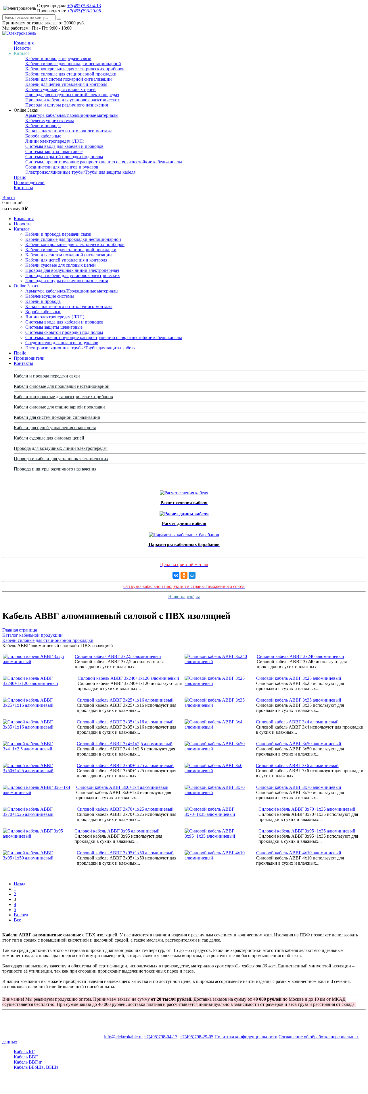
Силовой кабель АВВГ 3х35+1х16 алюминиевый (125, 721)
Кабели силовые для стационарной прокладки (70, 73)
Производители (29, 182)
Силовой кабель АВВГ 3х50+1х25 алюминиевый (125, 765)
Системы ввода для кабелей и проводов (64, 146)
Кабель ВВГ (26, 1056)
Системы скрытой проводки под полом (64, 156)
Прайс (20, 177)
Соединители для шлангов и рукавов (61, 166)
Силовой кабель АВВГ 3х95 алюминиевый (117, 830)
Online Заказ (26, 285)
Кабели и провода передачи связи (58, 58)
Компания (24, 42)
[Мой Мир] (192, 575)
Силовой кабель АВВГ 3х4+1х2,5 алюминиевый (124, 743)
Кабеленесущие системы (49, 120)
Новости (22, 48)
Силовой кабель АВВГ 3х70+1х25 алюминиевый (125, 809)
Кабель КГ (24, 1051)
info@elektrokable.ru (123, 1036)
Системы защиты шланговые (54, 151)
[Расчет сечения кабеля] (184, 491)
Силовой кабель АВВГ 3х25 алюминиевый (298, 678)
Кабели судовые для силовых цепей (60, 89)
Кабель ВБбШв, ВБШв (36, 1067)
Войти (8, 197)
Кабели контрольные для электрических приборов (74, 68)
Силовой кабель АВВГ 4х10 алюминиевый (298, 852)
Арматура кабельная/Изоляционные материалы (71, 115)
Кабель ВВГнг (28, 1062)
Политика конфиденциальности (245, 1036)
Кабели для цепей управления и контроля (66, 84)
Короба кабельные (43, 135)
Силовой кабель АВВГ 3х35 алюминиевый (298, 700)
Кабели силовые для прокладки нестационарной (73, 63)
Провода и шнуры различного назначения (66, 104)
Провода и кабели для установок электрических (72, 99)
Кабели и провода (43, 125)
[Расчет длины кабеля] (184, 512)
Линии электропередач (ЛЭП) (54, 141)
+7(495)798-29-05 (84, 10)
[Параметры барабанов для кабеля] (184, 533)
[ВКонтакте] (175, 575)
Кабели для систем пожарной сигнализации (68, 79)
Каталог (22, 228)
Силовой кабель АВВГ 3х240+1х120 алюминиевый (128, 678)
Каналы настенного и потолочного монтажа (68, 130)
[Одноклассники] (184, 575)
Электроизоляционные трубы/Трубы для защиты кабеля (80, 172)
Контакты (23, 187)
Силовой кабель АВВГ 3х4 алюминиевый (297, 721)
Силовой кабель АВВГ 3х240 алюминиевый (300, 656)
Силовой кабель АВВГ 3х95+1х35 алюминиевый (306, 830)
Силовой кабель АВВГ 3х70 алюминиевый (298, 787)
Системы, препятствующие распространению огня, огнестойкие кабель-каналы (103, 161)
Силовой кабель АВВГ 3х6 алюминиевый (297, 765)
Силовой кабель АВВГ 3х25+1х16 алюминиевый (125, 700)
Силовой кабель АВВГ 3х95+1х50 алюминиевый (125, 852)
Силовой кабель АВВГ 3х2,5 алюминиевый (118, 656)
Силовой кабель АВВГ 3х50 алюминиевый (298, 743)
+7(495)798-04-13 (84, 5)
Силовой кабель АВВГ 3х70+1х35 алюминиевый (306, 809)
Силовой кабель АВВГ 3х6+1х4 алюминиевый (122, 787)
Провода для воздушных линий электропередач (72, 94)
